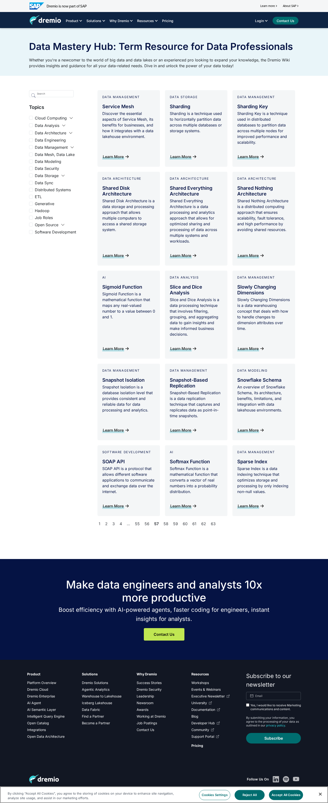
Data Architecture (50, 133)
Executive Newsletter (208, 696)
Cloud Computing (51, 118)
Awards (142, 710)
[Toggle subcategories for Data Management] (72, 147)
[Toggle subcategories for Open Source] (63, 225)
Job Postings (147, 723)
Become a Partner (96, 723)
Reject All (250, 795)
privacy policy (275, 725)
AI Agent (34, 703)
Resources (145, 21)
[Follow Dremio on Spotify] (286, 779)
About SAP (289, 6)
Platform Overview (41, 683)
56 (147, 523)
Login (259, 21)
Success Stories (149, 683)
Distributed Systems (53, 189)
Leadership (145, 696)
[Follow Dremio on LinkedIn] (276, 779)
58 (166, 523)
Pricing (167, 21)
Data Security (47, 168)
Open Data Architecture (46, 736)
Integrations (36, 730)
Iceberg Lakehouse (97, 703)
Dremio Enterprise (41, 696)
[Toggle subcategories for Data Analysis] (64, 125)
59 (175, 523)
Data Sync (44, 182)
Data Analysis (47, 125)
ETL (38, 196)
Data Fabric (91, 710)
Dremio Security (149, 689)
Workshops (200, 683)
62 (203, 523)
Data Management (51, 147)
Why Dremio (119, 21)
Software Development (55, 232)
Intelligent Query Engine (46, 716)
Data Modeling (48, 161)
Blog (194, 716)
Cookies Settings (215, 795)
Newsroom (145, 703)
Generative (44, 203)
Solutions (93, 21)
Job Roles (44, 217)
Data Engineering (50, 140)
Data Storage (47, 175)
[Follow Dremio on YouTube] (296, 779)
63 (213, 523)
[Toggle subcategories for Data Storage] (63, 175)
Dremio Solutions (95, 683)
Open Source (46, 224)
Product (72, 21)
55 (137, 523)
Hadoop (42, 210)
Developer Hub (203, 723)
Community (200, 730)
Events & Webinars (206, 689)
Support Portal (202, 736)
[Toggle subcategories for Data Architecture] (70, 133)
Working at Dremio (151, 716)
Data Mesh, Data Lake (55, 154)
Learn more (267, 6)
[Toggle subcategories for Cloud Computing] (71, 118)
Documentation (203, 710)
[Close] (320, 794)
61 (194, 523)
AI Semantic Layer (41, 710)
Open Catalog (38, 723)
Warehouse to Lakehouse (101, 696)
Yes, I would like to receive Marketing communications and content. (275, 707)
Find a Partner (93, 716)
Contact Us (164, 634)
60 (185, 523)
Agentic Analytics (95, 689)
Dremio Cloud (37, 689)
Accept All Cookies (286, 795)
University (199, 703)
